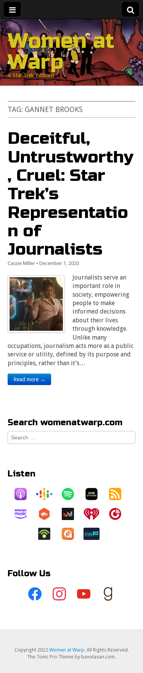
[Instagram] (59, 594)
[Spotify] (72, 494)
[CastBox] (48, 514)
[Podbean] (48, 534)
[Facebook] (35, 594)
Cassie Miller (21, 263)
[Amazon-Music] (24, 514)
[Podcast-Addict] (72, 534)
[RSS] (119, 494)
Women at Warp (61, 51)
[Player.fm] (119, 514)
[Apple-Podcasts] (24, 494)
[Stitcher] (95, 494)
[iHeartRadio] (95, 514)
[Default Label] (84, 594)
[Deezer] (72, 514)
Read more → (29, 379)
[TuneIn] (95, 534)
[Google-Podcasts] (48, 494)
